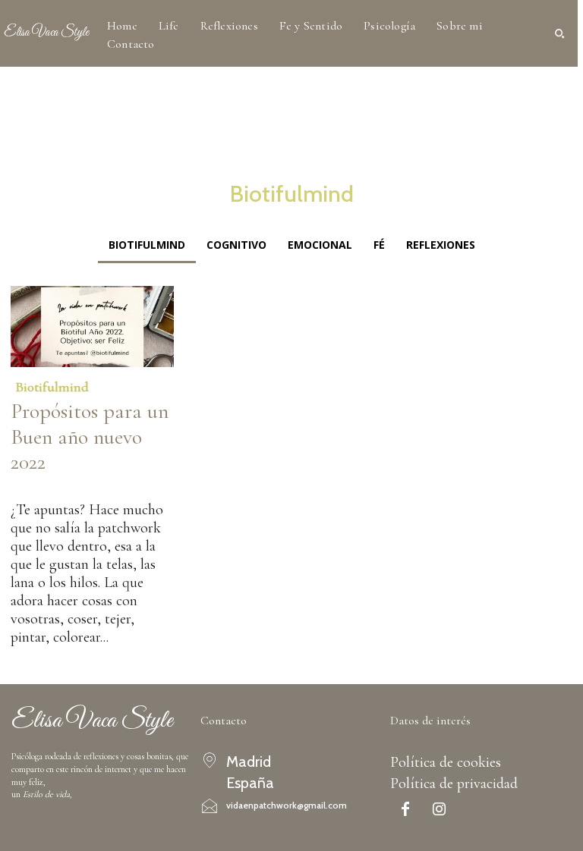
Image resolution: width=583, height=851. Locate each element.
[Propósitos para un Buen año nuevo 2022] (92, 326)
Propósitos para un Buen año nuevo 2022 (90, 436)
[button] (559, 33)
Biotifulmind (52, 386)
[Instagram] (439, 811)
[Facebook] (405, 811)
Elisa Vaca (33, 485)
